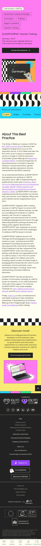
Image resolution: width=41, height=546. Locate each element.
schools (5, 291)
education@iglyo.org (20, 489)
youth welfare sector (24, 291)
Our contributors (20, 450)
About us (20, 446)
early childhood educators (23, 289)
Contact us (20, 486)
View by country (21, 422)
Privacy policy (20, 495)
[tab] (6, 114)
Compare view (20, 430)
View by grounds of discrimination (20, 427)
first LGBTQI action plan (11, 146)
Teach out (12, 296)
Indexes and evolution (20, 442)
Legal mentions (21, 492)
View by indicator (20, 425)
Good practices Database (20, 438)
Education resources (20, 434)
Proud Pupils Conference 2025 (21, 454)
